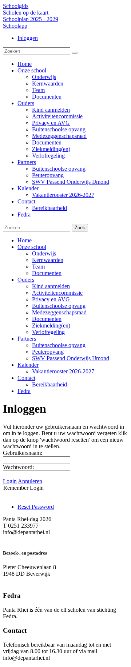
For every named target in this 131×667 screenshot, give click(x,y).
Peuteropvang (48, 352)
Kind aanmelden (51, 286)
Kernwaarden (47, 260)
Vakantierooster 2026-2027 (63, 371)
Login (10, 481)
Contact (26, 378)
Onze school (31, 247)
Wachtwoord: (18, 467)
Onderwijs (44, 253)
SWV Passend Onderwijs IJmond (70, 358)
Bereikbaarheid (49, 384)
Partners (26, 339)
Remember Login (23, 488)
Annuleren (30, 481)
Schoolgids (15, 6)
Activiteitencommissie (57, 293)
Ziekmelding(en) (51, 325)
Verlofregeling (48, 332)
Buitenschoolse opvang (59, 306)
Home (24, 240)
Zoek (80, 227)
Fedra (24, 391)
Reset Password (35, 507)
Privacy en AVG (51, 299)
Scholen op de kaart (25, 12)
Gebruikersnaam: (22, 453)
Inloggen (27, 38)
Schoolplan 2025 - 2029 (30, 19)
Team (38, 266)
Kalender (28, 365)
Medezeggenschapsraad (59, 312)
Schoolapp (15, 26)
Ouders (25, 280)
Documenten (46, 273)
